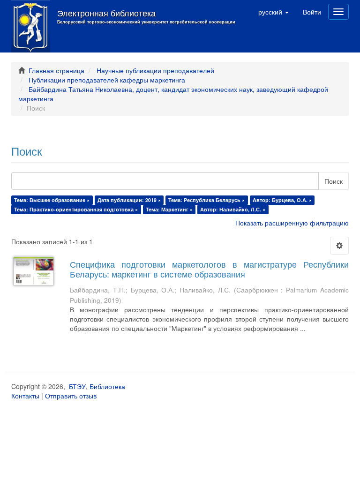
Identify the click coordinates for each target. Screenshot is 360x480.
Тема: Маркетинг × (169, 209)
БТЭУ (77, 386)
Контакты (25, 395)
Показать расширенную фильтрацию (292, 222)
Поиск (333, 181)
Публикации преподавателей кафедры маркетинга (107, 79)
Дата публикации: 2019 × (129, 199)
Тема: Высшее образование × (52, 199)
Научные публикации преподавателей (155, 70)
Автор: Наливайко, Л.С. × (232, 209)
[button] (273, 11)
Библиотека (107, 386)
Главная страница (56, 70)
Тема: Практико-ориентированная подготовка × (76, 209)
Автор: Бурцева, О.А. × (282, 199)
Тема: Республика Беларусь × (206, 199)
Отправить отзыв (71, 395)
